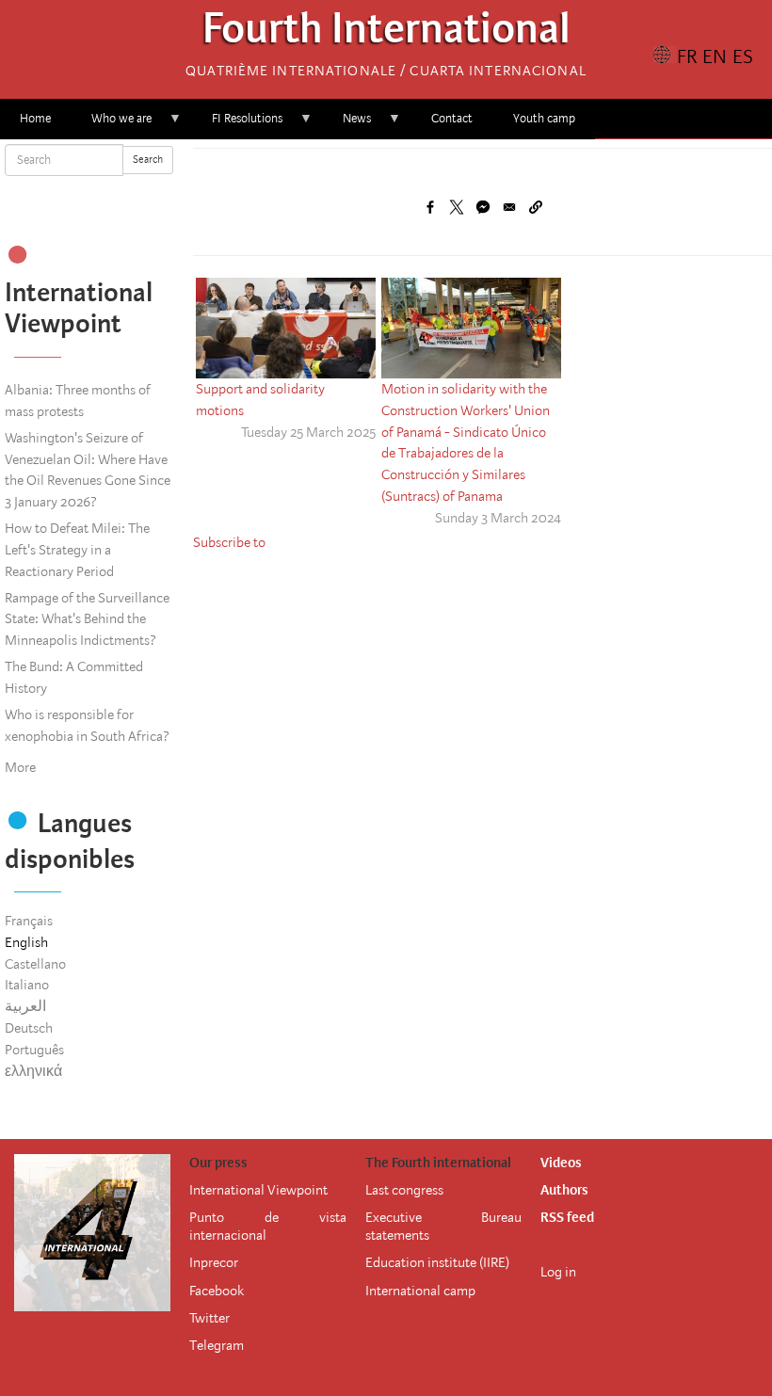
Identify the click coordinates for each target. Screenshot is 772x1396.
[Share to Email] (509, 207)
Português (34, 1049)
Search (148, 159)
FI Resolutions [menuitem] (237, 124)
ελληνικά (33, 1071)
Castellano (35, 963)
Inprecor (213, 1262)
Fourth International (386, 33)
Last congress (404, 1189)
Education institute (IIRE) (437, 1262)
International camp (420, 1290)
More (20, 767)
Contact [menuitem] (452, 118)
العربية (25, 1006)
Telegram (216, 1345)
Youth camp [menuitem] (544, 118)
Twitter (209, 1317)
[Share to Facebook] (430, 207)
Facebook (216, 1290)
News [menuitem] (347, 124)
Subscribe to (229, 542)
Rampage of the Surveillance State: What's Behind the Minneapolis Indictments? (87, 619)
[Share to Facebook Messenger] (483, 207)
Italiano (27, 984)
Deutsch (29, 1027)
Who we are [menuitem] (112, 124)
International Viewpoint (258, 1189)
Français (29, 920)
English (26, 942)
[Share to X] (456, 207)
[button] (535, 207)
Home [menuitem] (35, 118)
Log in (558, 1271)
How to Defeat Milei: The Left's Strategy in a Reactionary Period (77, 550)
